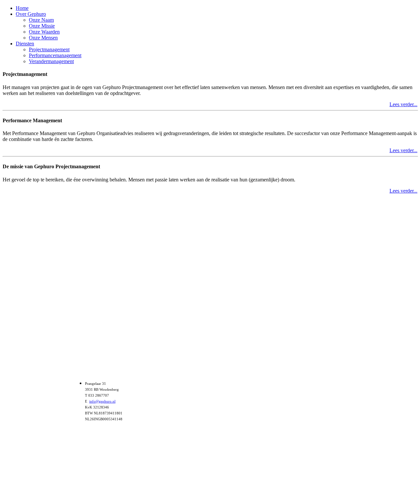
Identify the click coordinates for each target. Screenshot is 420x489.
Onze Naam (41, 20)
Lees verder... (403, 104)
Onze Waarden (44, 32)
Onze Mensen (43, 37)
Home (22, 8)
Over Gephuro (31, 14)
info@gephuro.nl (102, 401)
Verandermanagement (51, 61)
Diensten (25, 43)
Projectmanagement (49, 49)
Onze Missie (42, 26)
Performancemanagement (55, 55)
